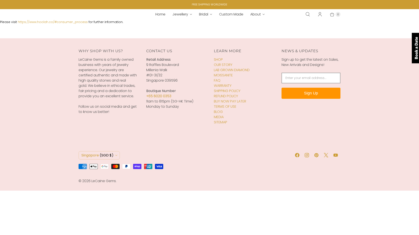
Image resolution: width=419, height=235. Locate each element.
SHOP (218, 59)
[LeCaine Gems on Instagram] (307, 155)
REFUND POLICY (226, 96)
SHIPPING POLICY (227, 90)
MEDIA (219, 116)
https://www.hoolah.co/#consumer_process (53, 22)
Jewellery (180, 14)
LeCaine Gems (103, 180)
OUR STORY (223, 64)
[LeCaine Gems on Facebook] (297, 155)
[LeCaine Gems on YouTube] (335, 155)
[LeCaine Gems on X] (326, 155)
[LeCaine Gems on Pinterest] (316, 155)
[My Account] (320, 14)
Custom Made (231, 14)
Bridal (203, 14)
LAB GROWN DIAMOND (232, 69)
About (255, 14)
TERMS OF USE (225, 106)
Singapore (97, 155)
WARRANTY (223, 85)
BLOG (218, 111)
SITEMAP (220, 122)
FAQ (217, 80)
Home (160, 14)
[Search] (308, 14)
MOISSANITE (223, 75)
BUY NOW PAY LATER (230, 101)
